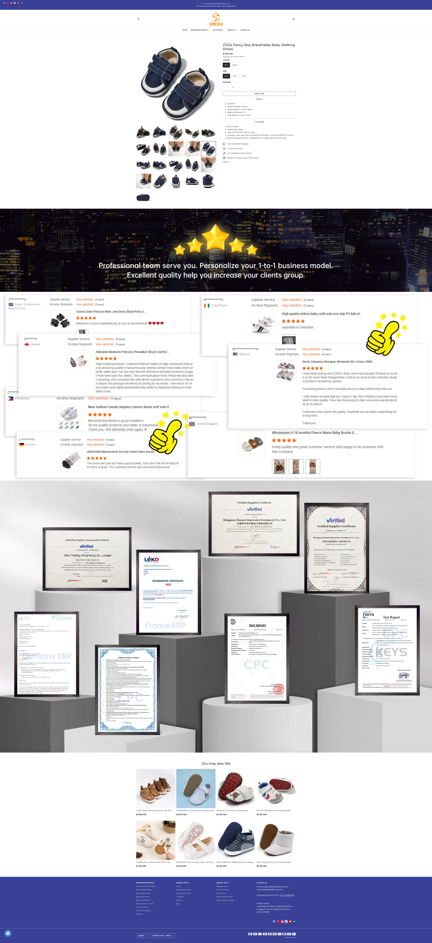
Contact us (245, 30)
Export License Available (225, 900)
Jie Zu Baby (292, 937)
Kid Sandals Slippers (143, 910)
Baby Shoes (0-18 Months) (145, 886)
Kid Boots (139, 914)
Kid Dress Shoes (142, 907)
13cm (244, 76)
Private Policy (221, 893)
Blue (226, 65)
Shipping (226, 56)
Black (235, 65)
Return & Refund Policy (224, 897)
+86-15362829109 (286, 895)
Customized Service (183, 893)
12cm (235, 76)
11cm (226, 76)
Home (184, 30)
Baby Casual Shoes (143, 900)
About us (179, 900)
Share (228, 162)
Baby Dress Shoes (143, 897)
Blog (178, 904)
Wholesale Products (183, 890)
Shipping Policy (221, 886)
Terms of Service (222, 890)
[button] (138, 19)
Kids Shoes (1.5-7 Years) (144, 904)
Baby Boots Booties (143, 893)
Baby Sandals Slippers (144, 890)
